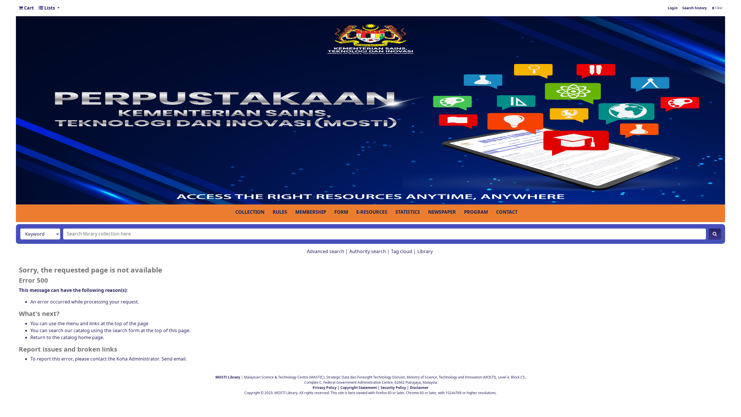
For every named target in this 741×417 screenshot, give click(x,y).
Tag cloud (401, 251)
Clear (718, 8)
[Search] (715, 233)
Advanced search (325, 251)
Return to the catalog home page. (67, 337)
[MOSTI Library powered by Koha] (370, 110)
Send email (174, 359)
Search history (694, 8)
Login (673, 8)
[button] (26, 8)
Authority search (367, 251)
